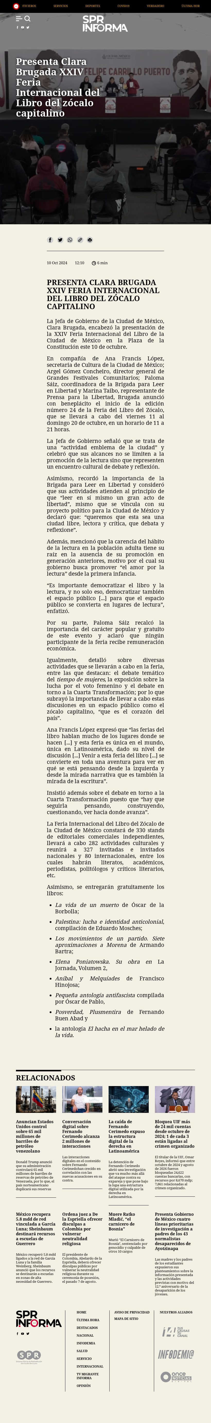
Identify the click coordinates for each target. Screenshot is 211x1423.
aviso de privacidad (132, 1312)
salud (82, 1351)
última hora (88, 1320)
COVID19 (63, 6)
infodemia (86, 1343)
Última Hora (131, 6)
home (81, 1312)
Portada (165, 6)
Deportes (32, 6)
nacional (85, 1335)
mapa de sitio (126, 1319)
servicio (84, 1358)
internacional (90, 1366)
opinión (84, 1386)
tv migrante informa (88, 1376)
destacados (87, 1328)
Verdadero (95, 6)
